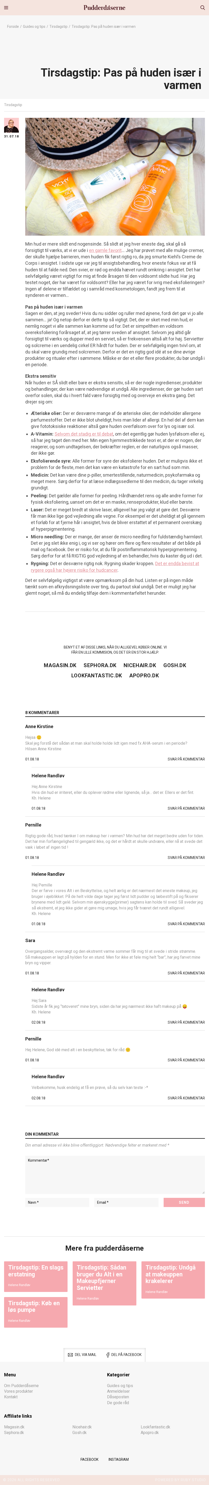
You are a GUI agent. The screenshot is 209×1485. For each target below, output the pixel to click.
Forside (13, 26)
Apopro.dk (144, 675)
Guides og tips (34, 26)
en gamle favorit (105, 250)
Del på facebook (126, 1355)
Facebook (89, 1459)
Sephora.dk (100, 665)
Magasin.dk (60, 665)
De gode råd (118, 1402)
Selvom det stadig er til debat (84, 434)
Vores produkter (18, 1391)
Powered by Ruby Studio (180, 1480)
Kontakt (11, 1396)
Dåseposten (118, 1396)
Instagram (119, 1459)
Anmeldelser (118, 1391)
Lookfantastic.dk (96, 675)
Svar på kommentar (186, 759)
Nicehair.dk (140, 665)
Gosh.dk (174, 665)
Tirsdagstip (58, 26)
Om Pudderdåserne (21, 1385)
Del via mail (85, 1355)
